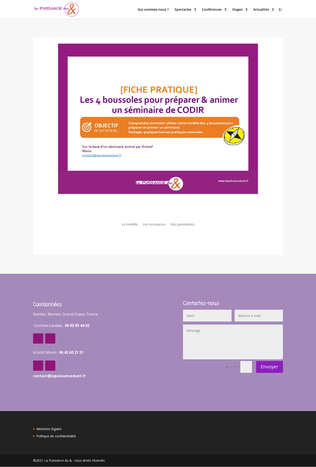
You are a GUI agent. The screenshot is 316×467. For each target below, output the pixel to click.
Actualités (261, 10)
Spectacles (183, 10)
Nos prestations (182, 224)
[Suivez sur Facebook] (38, 338)
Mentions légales (49, 429)
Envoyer (269, 367)
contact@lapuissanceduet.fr (59, 375)
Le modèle (130, 224)
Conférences (212, 10)
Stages (237, 10)
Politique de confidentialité (56, 436)
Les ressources (154, 224)
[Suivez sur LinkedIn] (50, 338)
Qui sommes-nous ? (153, 10)
